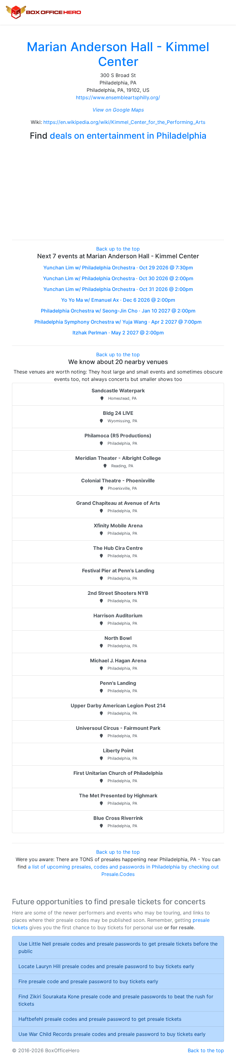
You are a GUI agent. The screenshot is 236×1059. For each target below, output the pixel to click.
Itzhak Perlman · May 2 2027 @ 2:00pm (118, 332)
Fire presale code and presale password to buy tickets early (88, 981)
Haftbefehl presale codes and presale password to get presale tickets (99, 1019)
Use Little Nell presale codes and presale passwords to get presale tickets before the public (118, 947)
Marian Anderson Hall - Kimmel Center (118, 54)
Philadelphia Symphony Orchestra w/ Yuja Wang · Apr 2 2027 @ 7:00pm (118, 322)
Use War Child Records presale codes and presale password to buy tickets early (112, 1034)
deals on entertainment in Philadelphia (128, 135)
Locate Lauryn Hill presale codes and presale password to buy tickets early (106, 966)
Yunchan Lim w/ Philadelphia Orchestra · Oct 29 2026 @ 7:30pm (118, 267)
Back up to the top (118, 249)
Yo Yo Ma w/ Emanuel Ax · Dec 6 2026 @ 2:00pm (118, 300)
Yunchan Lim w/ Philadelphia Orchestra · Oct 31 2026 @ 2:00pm (118, 289)
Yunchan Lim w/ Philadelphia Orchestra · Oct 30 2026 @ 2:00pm (118, 278)
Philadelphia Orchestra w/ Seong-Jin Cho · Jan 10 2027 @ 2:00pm (118, 311)
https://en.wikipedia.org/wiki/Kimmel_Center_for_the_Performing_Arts (124, 122)
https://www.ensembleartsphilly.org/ (118, 97)
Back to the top (206, 1050)
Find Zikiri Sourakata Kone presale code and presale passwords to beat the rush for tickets (115, 1000)
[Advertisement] (118, 192)
